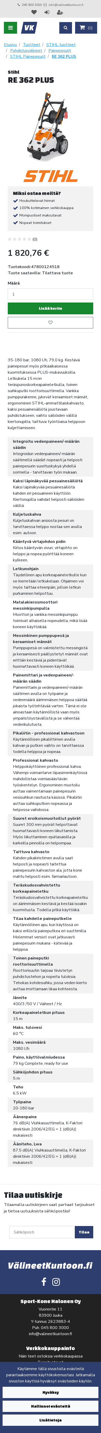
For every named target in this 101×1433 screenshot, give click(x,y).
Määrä (14, 283)
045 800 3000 (32, 5)
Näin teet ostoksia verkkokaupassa (51, 1356)
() (89, 28)
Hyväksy (50, 1392)
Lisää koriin (50, 308)
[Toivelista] (34, 12)
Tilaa (84, 1232)
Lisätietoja (50, 1420)
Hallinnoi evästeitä (50, 1406)
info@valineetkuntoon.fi (66, 5)
